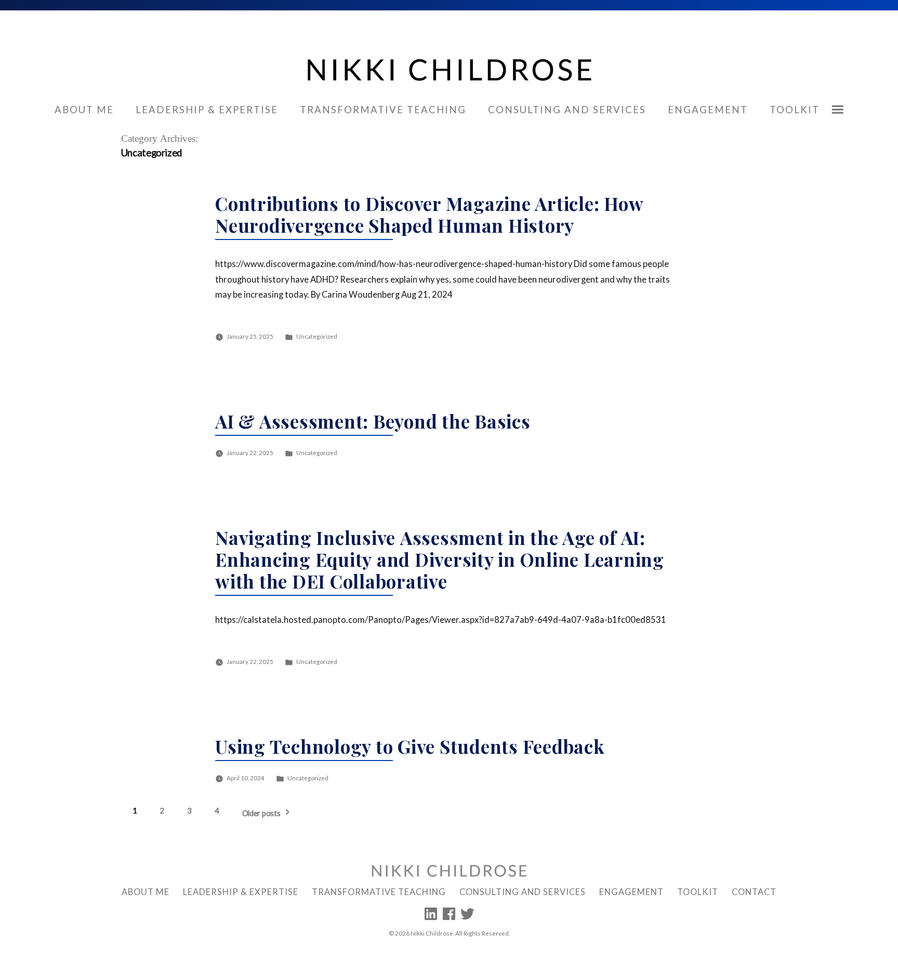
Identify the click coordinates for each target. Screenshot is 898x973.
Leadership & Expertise (207, 109)
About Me (84, 109)
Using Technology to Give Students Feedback (410, 746)
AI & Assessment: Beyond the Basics (373, 421)
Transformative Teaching (383, 109)
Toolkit (795, 109)
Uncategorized (316, 336)
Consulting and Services (567, 109)
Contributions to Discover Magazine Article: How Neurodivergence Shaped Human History (429, 214)
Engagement (708, 109)
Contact (754, 892)
